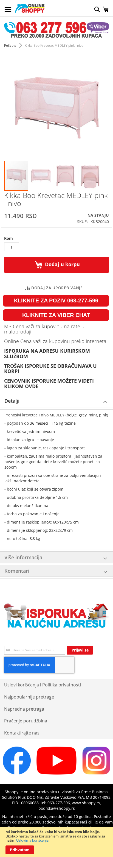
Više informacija (23, 557)
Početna (10, 45)
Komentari (16, 570)
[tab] (56, 401)
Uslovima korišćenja (32, 840)
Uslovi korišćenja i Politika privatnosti (42, 685)
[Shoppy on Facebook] (17, 773)
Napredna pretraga (24, 709)
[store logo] (29, 8)
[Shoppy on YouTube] (56, 773)
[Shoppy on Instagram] (96, 773)
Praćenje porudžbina (25, 721)
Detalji (11, 400)
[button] (41, 175)
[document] (56, 842)
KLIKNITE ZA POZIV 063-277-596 (56, 300)
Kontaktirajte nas (21, 733)
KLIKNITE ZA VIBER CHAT (56, 315)
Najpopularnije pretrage (29, 697)
